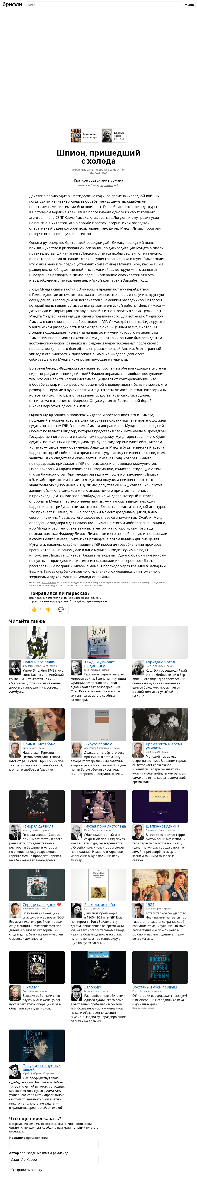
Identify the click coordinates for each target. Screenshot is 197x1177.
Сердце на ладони (39, 904)
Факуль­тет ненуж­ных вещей (42, 1067)
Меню (189, 5)
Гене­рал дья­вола (38, 826)
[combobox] (103, 4)
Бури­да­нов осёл (160, 661)
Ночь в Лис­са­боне (39, 744)
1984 (150, 904)
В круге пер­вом (98, 744)
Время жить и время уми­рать (164, 746)
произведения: (28, 1138)
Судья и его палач (39, 661)
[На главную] (12, 4)
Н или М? (31, 987)
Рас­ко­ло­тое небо (99, 904)
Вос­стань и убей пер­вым (154, 987)
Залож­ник (93, 987)
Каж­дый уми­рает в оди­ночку (99, 663)
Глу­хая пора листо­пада (105, 826)
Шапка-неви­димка (162, 826)
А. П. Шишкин (49, 582)
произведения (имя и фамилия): (38, 1153)
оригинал (107, 185)
